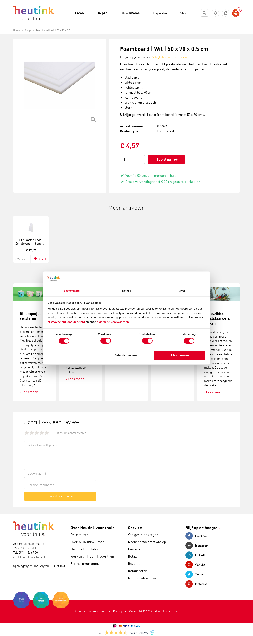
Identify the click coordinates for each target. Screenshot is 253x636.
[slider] (36, 432)
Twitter (199, 574)
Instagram (202, 545)
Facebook (201, 536)
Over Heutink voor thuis (92, 527)
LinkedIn (201, 555)
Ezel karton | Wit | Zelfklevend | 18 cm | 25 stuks (30, 243)
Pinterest (201, 584)
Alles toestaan (179, 355)
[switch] (105, 341)
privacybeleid (56, 322)
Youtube (200, 565)
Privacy (117, 611)
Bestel (42, 259)
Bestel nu (164, 159)
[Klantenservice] (226, 13)
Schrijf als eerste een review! (170, 57)
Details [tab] (126, 290)
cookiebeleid (76, 322)
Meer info (23, 259)
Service (135, 527)
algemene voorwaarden (113, 322)
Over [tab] (182, 290)
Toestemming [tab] (71, 290)
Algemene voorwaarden (90, 611)
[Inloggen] (215, 13)
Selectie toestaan (126, 355)
